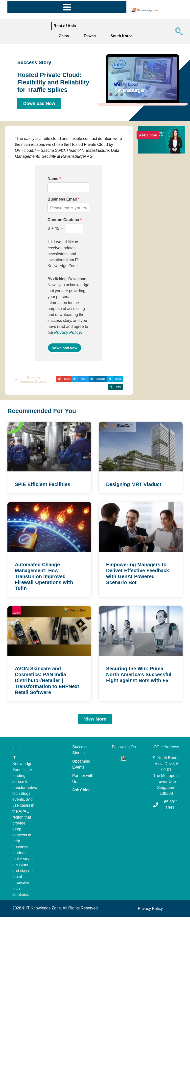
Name (54, 179)
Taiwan (90, 36)
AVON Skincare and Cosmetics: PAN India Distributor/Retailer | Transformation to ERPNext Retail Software (47, 680)
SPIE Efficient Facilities (42, 484)
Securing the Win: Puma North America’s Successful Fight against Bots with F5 (138, 674)
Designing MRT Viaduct (133, 484)
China (64, 36)
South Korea (121, 36)
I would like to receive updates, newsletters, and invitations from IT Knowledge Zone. (63, 254)
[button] (178, 32)
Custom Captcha (65, 220)
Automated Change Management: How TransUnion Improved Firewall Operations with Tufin (44, 576)
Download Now (64, 348)
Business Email (63, 199)
